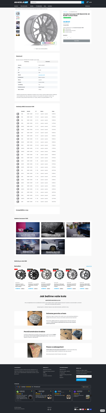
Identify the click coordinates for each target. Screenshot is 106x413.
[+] (71, 37)
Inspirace (61, 377)
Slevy (45, 6)
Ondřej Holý (22, 391)
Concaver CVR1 (41, 75)
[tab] (26, 62)
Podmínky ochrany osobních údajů (49, 372)
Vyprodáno (76, 40)
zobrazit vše (89, 266)
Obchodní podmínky (47, 369)
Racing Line (17, 282)
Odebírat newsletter (81, 379)
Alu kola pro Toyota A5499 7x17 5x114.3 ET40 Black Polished (20, 285)
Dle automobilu (24, 6)
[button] (91, 395)
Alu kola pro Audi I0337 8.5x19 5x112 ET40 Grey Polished (71, 285)
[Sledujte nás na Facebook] (48, 409)
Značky (31, 6)
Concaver (65, 11)
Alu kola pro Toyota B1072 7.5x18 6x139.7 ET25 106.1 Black (33, 285)
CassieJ (59, 391)
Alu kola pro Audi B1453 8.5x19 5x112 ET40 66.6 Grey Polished (46, 285)
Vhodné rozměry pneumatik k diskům (66, 375)
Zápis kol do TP (63, 369)
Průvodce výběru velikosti (65, 371)
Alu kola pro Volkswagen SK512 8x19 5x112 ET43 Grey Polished (59, 285)
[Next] (92, 277)
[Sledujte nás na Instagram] (50, 409)
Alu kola (16, 6)
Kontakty (50, 6)
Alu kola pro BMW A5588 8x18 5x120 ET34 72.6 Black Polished (85, 285)
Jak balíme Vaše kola (47, 375)
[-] (64, 37)
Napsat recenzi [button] (85, 386)
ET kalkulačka (39, 6)
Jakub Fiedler (41, 391)
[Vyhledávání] (82, 2)
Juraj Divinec (79, 391)
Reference (87, 6)
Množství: (65, 35)
